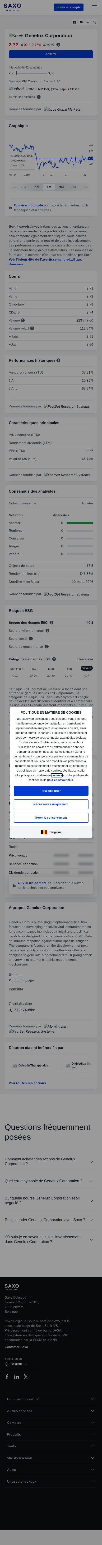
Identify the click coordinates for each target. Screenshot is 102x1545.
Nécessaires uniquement (51, 804)
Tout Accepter (51, 791)
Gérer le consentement (51, 817)
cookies (22, 779)
